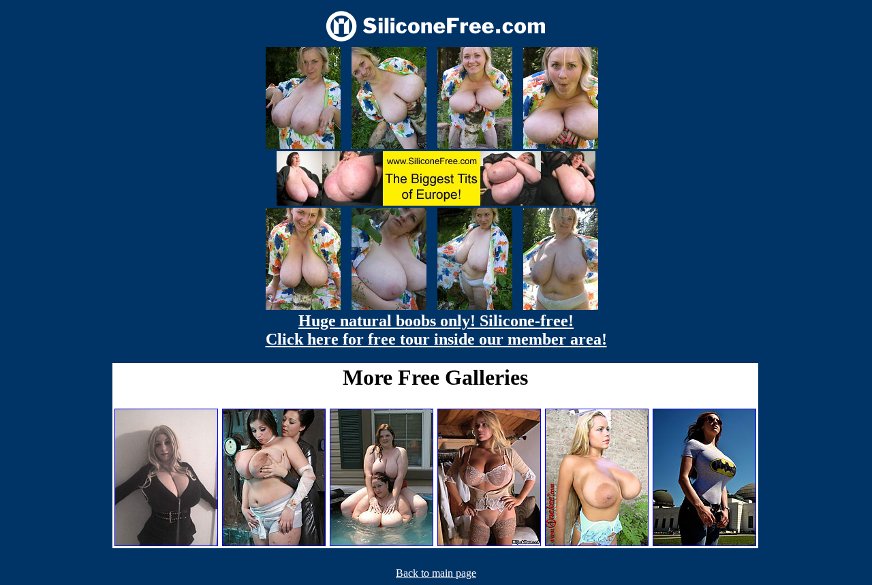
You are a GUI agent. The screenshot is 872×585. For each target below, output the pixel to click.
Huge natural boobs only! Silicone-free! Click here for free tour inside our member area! (436, 330)
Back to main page (436, 573)
